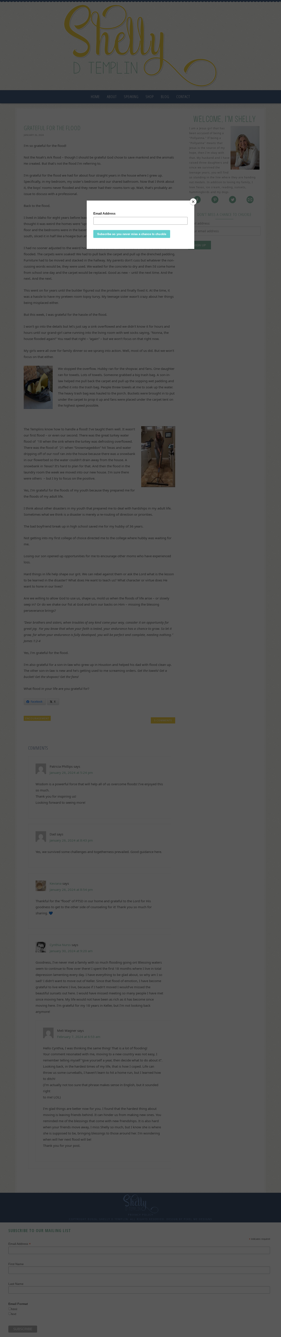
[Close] (193, 201)
